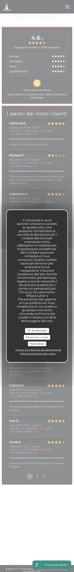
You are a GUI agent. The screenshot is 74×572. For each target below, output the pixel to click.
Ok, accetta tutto (37, 330)
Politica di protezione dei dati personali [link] (38, 349)
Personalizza (37, 343)
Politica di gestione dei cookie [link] (37, 353)
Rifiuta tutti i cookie (37, 337)
